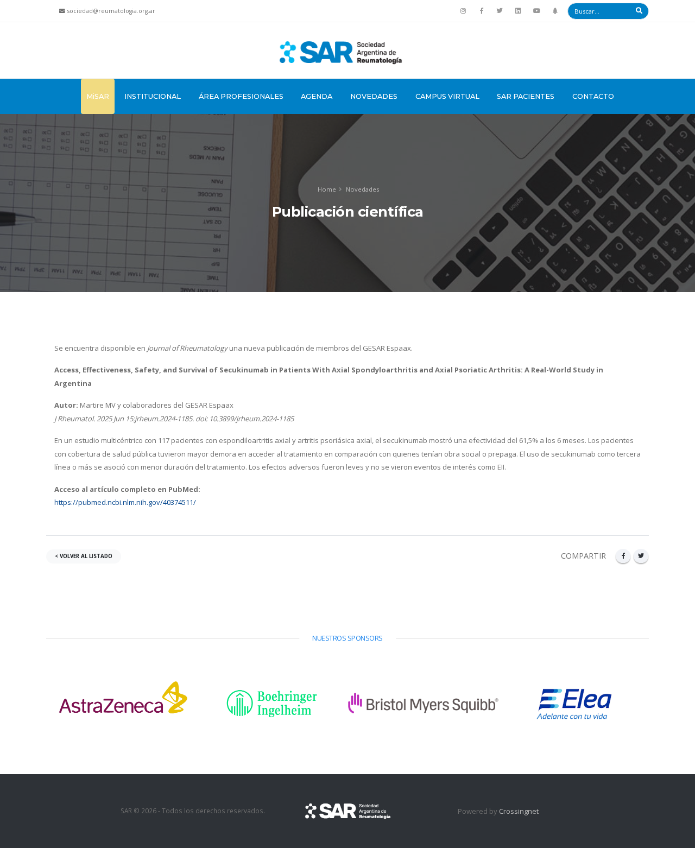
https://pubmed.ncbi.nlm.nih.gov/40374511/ (125, 502)
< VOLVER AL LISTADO (83, 556)
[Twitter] (500, 10)
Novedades (373, 96)
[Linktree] (555, 10)
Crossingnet (519, 811)
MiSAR (97, 96)
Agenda (316, 96)
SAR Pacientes (525, 96)
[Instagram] (463, 10)
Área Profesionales (241, 96)
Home (327, 189)
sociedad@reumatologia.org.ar (111, 11)
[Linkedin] (518, 10)
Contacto (593, 96)
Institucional (152, 96)
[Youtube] (536, 10)
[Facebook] (481, 10)
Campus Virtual (447, 96)
